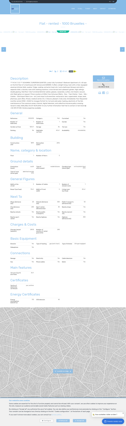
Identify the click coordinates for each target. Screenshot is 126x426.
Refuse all (63, 420)
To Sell (80, 9)
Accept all (80, 420)
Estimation (112, 9)
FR (110, 1)
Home (73, 9)
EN (113, 1)
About (95, 9)
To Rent (87, 9)
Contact (103, 9)
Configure (47, 420)
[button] (113, 421)
